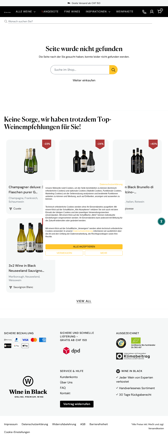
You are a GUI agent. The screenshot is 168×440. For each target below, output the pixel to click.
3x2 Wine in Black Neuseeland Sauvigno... (26, 267)
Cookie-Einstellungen (17, 432)
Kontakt (65, 393)
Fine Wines (72, 11)
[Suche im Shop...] (113, 69)
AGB (82, 424)
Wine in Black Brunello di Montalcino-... (134, 189)
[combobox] (84, 21)
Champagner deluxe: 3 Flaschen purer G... (26, 189)
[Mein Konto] (152, 12)
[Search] (6, 21)
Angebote (50, 11)
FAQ (63, 388)
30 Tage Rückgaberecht (135, 395)
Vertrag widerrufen (76, 404)
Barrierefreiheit (99, 424)
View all (83, 301)
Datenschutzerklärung (35, 424)
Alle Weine (24, 11)
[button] (161, 221)
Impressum (11, 424)
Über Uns (66, 382)
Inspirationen (96, 11)
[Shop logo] (7, 11)
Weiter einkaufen (84, 80)
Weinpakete (124, 11)
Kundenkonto (69, 377)
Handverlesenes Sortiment (137, 388)
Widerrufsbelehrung (64, 424)
